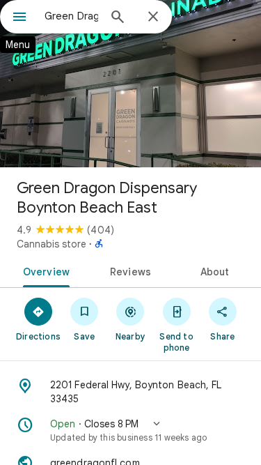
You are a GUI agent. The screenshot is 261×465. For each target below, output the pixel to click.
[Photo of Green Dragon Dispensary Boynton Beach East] (130, 83)
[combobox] (71, 16)
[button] (130, 430)
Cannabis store (51, 244)
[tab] (44, 270)
